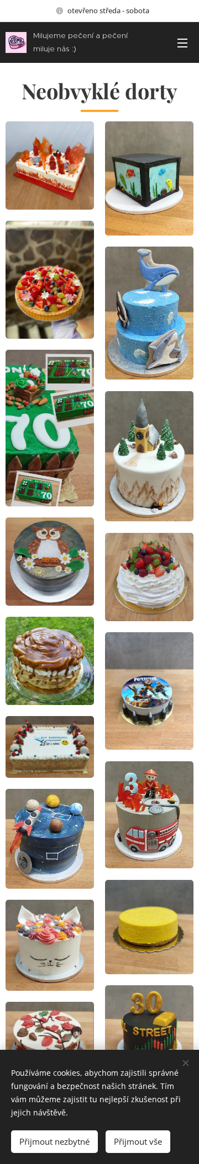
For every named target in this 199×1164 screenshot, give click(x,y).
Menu (182, 42)
